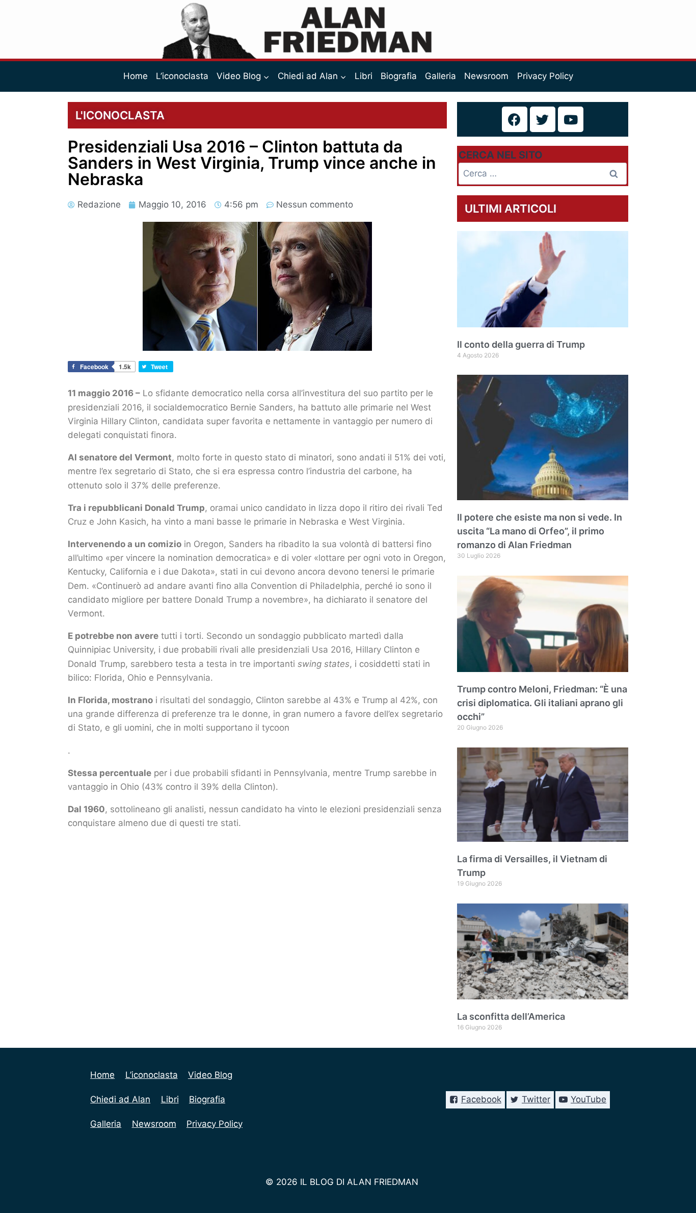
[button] (266, 76)
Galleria (440, 76)
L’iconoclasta (182, 76)
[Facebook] (514, 119)
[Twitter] (542, 119)
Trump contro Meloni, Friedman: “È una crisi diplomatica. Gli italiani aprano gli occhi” (542, 703)
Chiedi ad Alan (120, 1099)
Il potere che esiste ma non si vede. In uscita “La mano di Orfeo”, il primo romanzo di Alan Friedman (539, 531)
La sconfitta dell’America (511, 1016)
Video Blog (210, 1075)
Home (135, 76)
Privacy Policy (545, 76)
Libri (363, 76)
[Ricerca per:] (543, 173)
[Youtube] (570, 119)
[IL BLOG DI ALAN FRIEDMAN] (348, 29)
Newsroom (486, 76)
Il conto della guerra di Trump (521, 344)
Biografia (399, 76)
